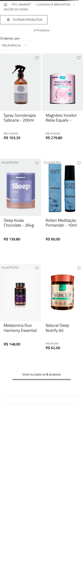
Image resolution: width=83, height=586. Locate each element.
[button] (28, 19)
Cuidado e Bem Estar (53, 4)
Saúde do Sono (16, 9)
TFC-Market (21, 4)
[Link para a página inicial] (5, 4)
